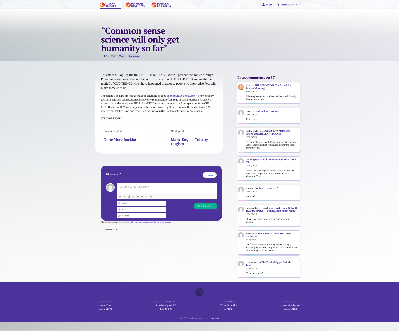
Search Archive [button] (287, 4)
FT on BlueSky (228, 305)
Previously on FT (166, 305)
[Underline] (129, 196)
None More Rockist (119, 139)
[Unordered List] (142, 196)
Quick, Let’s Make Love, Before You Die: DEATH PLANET (268, 132)
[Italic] (124, 196)
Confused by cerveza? (266, 111)
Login (210, 175)
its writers (213, 318)
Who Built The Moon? (183, 95)
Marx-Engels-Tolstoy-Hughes (190, 141)
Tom (121, 56)
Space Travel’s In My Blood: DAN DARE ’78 (271, 161)
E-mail (228, 308)
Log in (269, 4)
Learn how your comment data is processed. (151, 222)
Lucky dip (166, 308)
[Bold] (120, 196)
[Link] (151, 196)
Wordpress (294, 305)
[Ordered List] (137, 196)
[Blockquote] (146, 196)
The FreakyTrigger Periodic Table (269, 264)
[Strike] (133, 196)
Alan (294, 308)
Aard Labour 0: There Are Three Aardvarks (268, 235)
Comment (134, 56)
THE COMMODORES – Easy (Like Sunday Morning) (268, 87)
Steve (109, 308)
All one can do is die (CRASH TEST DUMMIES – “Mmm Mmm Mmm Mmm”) (271, 209)
